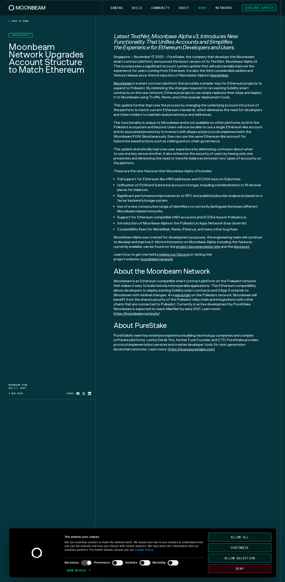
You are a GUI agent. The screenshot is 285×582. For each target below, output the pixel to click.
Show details (76, 570)
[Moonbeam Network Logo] (27, 7)
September (219, 75)
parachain (183, 295)
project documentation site (198, 246)
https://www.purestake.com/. (191, 349)
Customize (240, 547)
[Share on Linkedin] (89, 393)
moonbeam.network (156, 259)
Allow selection (240, 558)
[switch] (117, 562)
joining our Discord (174, 254)
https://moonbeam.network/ (137, 313)
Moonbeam (123, 83)
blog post (241, 246)
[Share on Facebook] (77, 393)
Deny (240, 568)
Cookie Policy (144, 549)
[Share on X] (83, 393)
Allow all (240, 537)
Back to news (19, 21)
